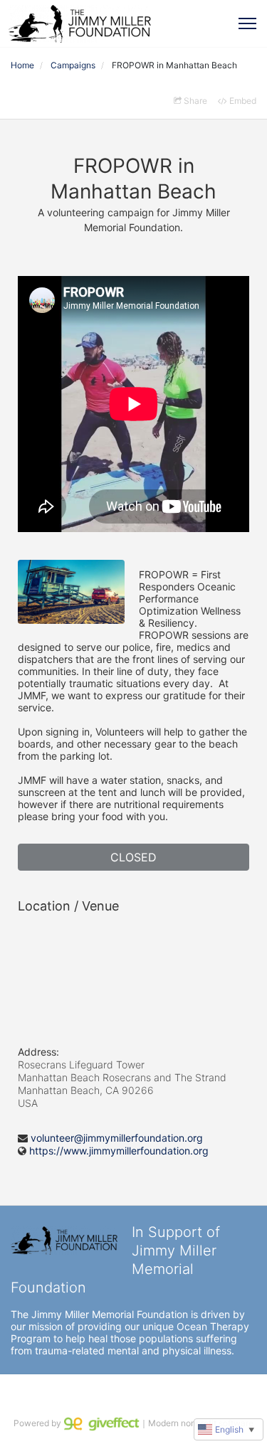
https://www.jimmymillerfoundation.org (119, 1151)
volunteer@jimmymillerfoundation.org (117, 1138)
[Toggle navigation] (247, 23)
